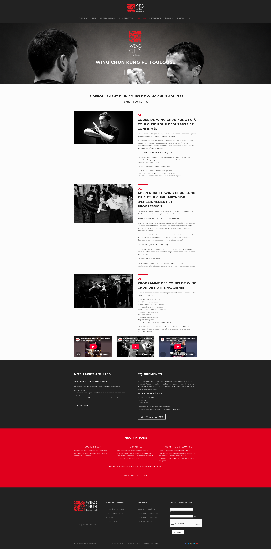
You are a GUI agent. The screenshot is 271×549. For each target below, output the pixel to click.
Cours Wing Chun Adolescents (149, 513)
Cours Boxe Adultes (145, 521)
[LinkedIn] (188, 543)
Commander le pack (152, 417)
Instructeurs (155, 18)
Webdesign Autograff (151, 543)
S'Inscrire (82, 405)
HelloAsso (92, 525)
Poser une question (135, 475)
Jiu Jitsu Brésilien (107, 18)
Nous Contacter (117, 543)
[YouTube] (197, 543)
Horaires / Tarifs (126, 18)
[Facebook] (186, 543)
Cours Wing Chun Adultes (147, 517)
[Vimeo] (194, 543)
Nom (195, 516)
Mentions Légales (134, 543)
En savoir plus (135, 72)
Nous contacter (111, 521)
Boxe (94, 18)
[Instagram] (191, 543)
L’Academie (169, 18)
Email (172, 512)
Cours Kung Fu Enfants (146, 509)
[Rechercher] (189, 18)
